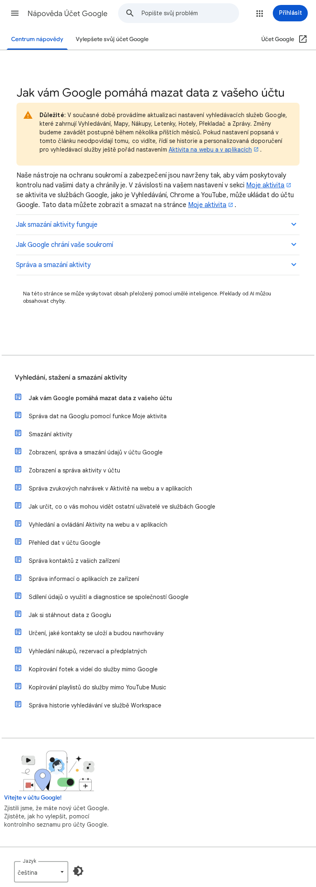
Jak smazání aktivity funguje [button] (57, 225)
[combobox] (190, 13)
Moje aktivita (207, 205)
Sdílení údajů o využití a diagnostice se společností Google (108, 597)
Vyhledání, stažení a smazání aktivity (71, 377)
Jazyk (29, 861)
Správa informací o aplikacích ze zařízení (84, 579)
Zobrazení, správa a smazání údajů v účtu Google (96, 452)
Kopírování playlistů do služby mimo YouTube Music (97, 687)
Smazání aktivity (50, 434)
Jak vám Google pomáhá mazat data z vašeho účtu (100, 398)
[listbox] (41, 871)
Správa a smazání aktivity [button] (53, 265)
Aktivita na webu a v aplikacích (210, 149)
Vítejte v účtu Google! (33, 797)
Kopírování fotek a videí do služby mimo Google (93, 669)
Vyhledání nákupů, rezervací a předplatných (88, 651)
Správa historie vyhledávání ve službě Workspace (95, 705)
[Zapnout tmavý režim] (78, 871)
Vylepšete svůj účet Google (112, 39)
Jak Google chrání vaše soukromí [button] (64, 245)
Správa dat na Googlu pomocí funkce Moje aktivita (98, 416)
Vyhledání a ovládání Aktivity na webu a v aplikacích (98, 524)
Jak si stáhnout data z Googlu (70, 615)
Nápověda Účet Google (67, 13)
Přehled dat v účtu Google (64, 542)
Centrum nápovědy (37, 39)
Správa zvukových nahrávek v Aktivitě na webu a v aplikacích (110, 488)
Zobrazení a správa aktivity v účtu (74, 470)
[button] (15, 13)
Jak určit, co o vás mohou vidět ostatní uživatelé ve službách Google (122, 506)
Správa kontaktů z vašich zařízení (74, 560)
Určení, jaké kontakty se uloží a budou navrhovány (96, 633)
